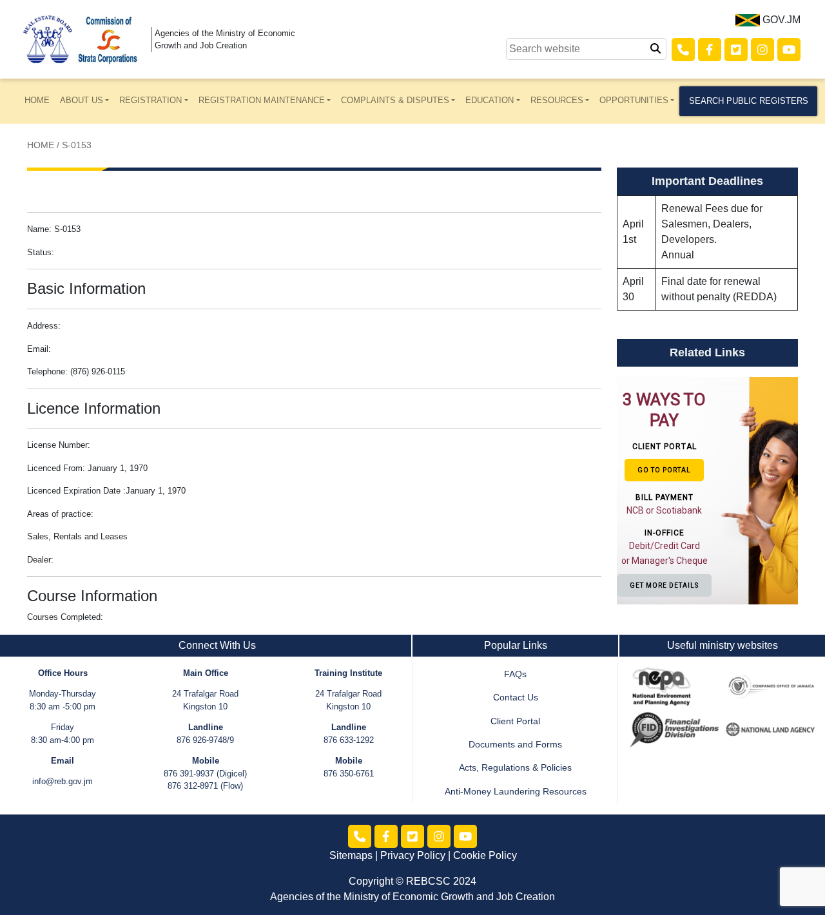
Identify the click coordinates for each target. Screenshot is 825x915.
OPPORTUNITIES (633, 100)
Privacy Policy (412, 855)
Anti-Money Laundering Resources (516, 791)
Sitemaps (351, 855)
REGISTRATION (150, 100)
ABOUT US (81, 100)
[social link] (683, 49)
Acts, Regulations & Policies (515, 768)
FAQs (515, 674)
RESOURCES (556, 100)
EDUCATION (489, 100)
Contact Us (515, 697)
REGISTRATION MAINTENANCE (262, 100)
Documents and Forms (515, 744)
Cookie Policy (485, 855)
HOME (37, 100)
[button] (659, 490)
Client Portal (515, 721)
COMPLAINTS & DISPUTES (395, 100)
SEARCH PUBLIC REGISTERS (748, 101)
